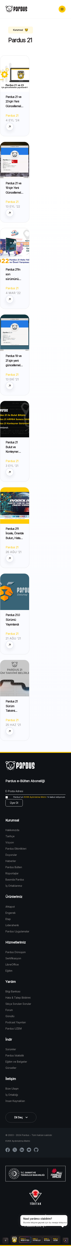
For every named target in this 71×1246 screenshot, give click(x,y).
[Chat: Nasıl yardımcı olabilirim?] (65, 1240)
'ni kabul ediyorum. (39, 797)
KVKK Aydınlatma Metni (35, 797)
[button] (62, 9)
